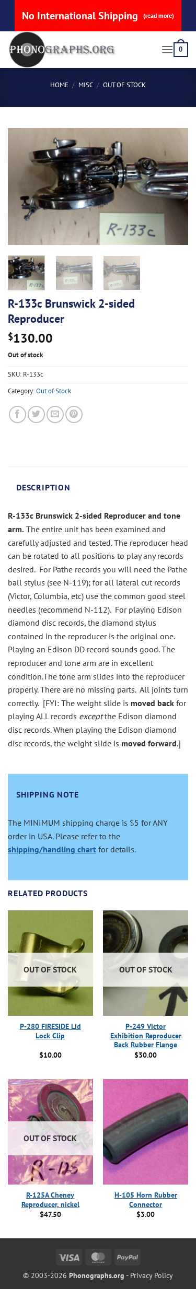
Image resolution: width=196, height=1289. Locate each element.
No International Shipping (98, 15)
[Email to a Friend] (55, 414)
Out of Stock (124, 84)
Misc (85, 84)
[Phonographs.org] (80, 49)
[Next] (171, 186)
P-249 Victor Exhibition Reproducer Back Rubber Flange (145, 1035)
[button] (167, 49)
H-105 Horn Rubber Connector (145, 1200)
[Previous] (24, 186)
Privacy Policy (151, 1275)
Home (59, 84)
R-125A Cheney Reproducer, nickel (50, 1200)
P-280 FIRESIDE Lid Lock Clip (50, 1031)
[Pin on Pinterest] (74, 414)
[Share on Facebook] (17, 414)
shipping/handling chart (52, 849)
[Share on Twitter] (36, 414)
